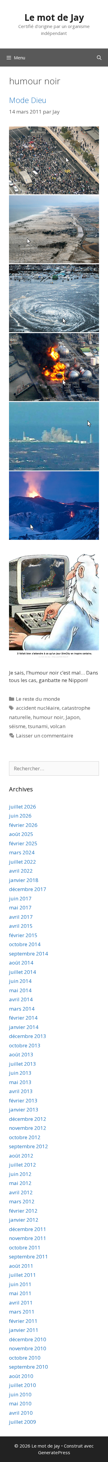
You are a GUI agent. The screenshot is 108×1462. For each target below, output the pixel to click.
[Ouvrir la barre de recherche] (99, 57)
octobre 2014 (24, 944)
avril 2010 (21, 1412)
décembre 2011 (27, 1229)
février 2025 (23, 843)
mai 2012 (20, 1183)
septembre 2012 (28, 1146)
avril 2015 (21, 925)
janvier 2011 (23, 1329)
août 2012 (21, 1155)
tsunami (38, 726)
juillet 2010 (22, 1385)
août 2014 (21, 962)
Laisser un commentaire (44, 735)
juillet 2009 (22, 1421)
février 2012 (23, 1210)
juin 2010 (20, 1394)
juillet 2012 (22, 1164)
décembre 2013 (27, 1036)
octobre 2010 (24, 1357)
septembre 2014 (28, 953)
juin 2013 (20, 1072)
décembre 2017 (27, 889)
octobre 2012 (24, 1137)
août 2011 (21, 1265)
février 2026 (23, 824)
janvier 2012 (23, 1219)
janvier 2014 (23, 1027)
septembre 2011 (28, 1256)
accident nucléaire (37, 707)
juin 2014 (20, 980)
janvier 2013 (23, 1109)
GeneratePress (54, 1452)
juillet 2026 (22, 806)
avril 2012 (21, 1192)
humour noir (48, 717)
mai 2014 (20, 990)
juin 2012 (20, 1174)
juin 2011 (20, 1284)
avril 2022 (21, 870)
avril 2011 (21, 1302)
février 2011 (23, 1320)
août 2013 (21, 1054)
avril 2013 (21, 1091)
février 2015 (23, 935)
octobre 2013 (24, 1045)
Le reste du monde (38, 698)
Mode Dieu (27, 100)
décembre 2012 (27, 1118)
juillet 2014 (22, 971)
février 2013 (23, 1100)
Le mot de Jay (54, 17)
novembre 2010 (27, 1348)
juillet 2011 (22, 1274)
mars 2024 (21, 852)
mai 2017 (20, 907)
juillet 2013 (22, 1063)
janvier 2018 (23, 880)
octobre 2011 (24, 1247)
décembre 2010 (27, 1339)
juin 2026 (20, 815)
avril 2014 (21, 999)
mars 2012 (21, 1201)
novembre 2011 (27, 1238)
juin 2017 (20, 898)
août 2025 (21, 834)
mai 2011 (20, 1293)
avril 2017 (21, 916)
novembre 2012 (27, 1127)
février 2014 (23, 1017)
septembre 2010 (28, 1366)
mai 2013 (20, 1082)
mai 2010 (20, 1403)
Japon (73, 717)
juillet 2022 (22, 861)
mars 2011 (21, 1311)
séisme (17, 726)
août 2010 (21, 1376)
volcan (57, 726)
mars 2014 (21, 1008)
